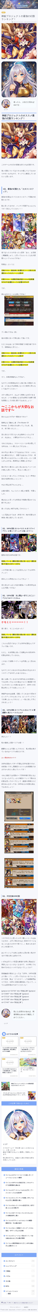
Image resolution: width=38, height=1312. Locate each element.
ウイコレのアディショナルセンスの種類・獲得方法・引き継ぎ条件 (19, 1222)
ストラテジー (20, 1261)
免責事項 (26, 1307)
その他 (20, 1281)
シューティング (19, 1266)
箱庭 (20, 1293)
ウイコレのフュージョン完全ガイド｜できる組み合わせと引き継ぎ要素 (19, 1237)
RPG (3, 12)
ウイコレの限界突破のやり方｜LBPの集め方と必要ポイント (20, 1245)
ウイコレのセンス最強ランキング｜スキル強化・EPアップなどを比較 (19, 1229)
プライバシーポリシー (15, 1307)
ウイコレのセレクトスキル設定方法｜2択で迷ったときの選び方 (20, 1207)
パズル (20, 1276)
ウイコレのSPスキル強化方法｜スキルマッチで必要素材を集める (20, 1184)
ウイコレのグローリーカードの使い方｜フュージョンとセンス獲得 (19, 1176)
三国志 (19, 1271)
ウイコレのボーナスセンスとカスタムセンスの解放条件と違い (19, 1214)
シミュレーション (20, 1291)
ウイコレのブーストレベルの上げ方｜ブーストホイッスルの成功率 (19, 1191)
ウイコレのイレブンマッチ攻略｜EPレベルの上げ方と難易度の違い (20, 1199)
